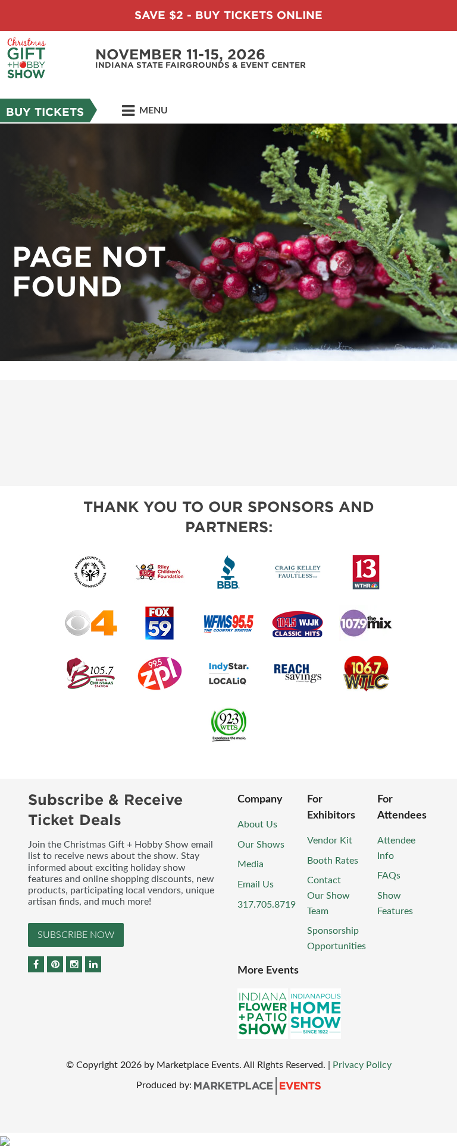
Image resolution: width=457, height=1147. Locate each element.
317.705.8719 (266, 904)
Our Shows (260, 844)
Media (250, 864)
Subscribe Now (75, 935)
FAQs (388, 875)
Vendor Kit (329, 840)
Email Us (255, 884)
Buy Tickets (45, 112)
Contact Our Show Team (328, 895)
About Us (257, 824)
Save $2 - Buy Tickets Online (228, 15)
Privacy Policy (362, 1065)
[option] (228, 242)
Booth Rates (332, 860)
